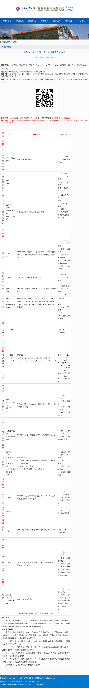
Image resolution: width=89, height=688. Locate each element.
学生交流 (14, 42)
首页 (1, 42)
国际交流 (7, 42)
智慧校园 (39, 685)
